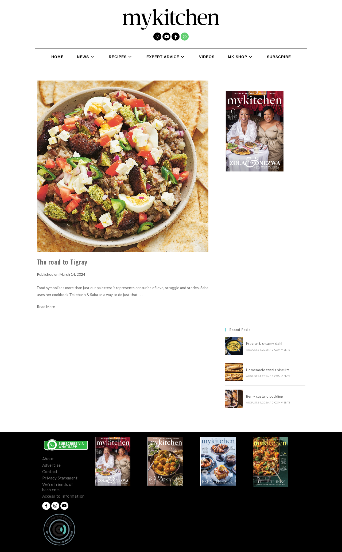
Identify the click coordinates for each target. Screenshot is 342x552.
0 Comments (281, 349)
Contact (50, 471)
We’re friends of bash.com (57, 487)
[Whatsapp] (185, 37)
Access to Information (63, 496)
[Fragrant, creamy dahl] (234, 346)
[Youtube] (166, 37)
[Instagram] (157, 37)
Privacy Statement (60, 477)
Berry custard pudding (265, 396)
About (48, 458)
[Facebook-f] (176, 37)
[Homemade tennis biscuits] (234, 372)
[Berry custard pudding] (234, 399)
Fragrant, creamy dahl (264, 343)
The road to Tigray (62, 261)
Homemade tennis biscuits (268, 370)
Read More (46, 307)
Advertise (51, 465)
